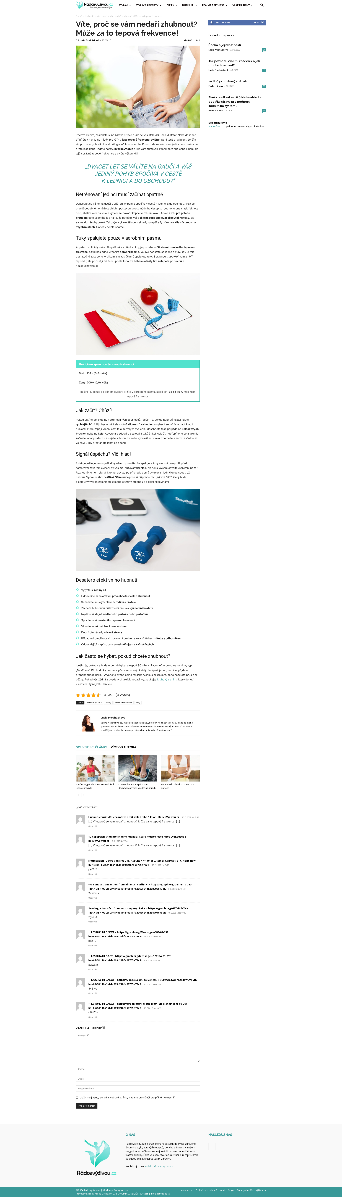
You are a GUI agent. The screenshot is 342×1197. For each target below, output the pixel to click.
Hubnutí (188, 5)
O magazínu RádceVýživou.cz (251, 1190)
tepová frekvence (123, 702)
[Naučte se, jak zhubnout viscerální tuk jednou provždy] (95, 768)
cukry (108, 702)
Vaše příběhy (241, 5)
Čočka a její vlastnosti (224, 45)
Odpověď (92, 826)
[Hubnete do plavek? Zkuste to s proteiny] (180, 768)
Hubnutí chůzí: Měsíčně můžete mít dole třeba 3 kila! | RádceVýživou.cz (133, 817)
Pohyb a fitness (213, 5)
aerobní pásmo (94, 702)
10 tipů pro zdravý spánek (227, 81)
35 (264, 86)
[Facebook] (212, 1146)
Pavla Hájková (216, 86)
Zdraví (123, 5)
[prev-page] (78, 795)
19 (264, 70)
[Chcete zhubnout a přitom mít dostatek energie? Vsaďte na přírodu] (137, 768)
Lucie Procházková (89, 40)
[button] (262, 5)
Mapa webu (186, 1190)
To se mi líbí (257, 22)
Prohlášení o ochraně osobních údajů (215, 1190)
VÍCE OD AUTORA (123, 747)
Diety (170, 5)
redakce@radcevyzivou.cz (160, 1166)
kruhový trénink (167, 679)
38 (264, 110)
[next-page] (84, 795)
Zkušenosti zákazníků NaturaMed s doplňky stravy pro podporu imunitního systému (234, 102)
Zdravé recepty (147, 5)
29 (264, 50)
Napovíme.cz (215, 126)
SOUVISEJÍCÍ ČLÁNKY (91, 747)
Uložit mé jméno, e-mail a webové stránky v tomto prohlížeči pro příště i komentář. (127, 1097)
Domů (79, 16)
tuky (138, 702)
